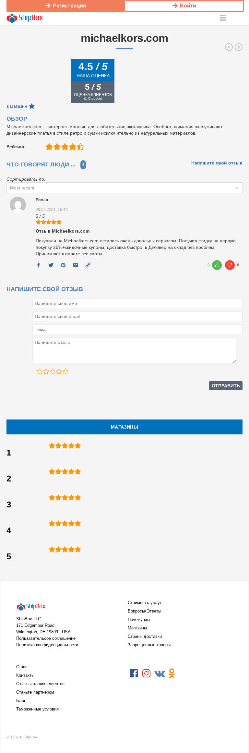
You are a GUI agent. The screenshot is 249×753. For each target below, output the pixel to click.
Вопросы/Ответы (144, 611)
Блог (21, 700)
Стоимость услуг (144, 602)
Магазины (137, 627)
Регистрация (69, 5)
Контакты (25, 675)
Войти (188, 5)
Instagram (146, 673)
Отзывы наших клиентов (40, 683)
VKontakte (159, 673)
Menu (223, 18)
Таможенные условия (37, 709)
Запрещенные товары (149, 644)
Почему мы (139, 619)
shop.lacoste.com (229, 47)
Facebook (133, 673)
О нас (22, 666)
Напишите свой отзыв (217, 162)
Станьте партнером (35, 692)
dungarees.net (239, 47)
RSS (184, 673)
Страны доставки (145, 636)
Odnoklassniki (171, 673)
